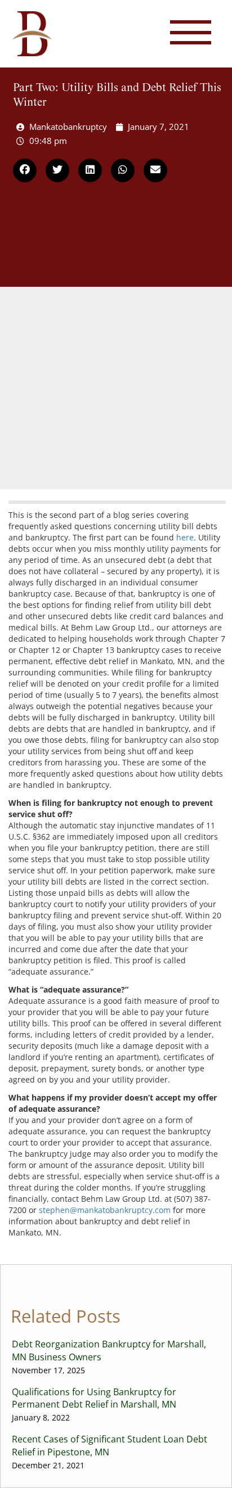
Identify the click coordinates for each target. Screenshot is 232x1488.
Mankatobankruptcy (68, 126)
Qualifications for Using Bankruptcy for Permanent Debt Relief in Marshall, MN (94, 1404)
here (185, 537)
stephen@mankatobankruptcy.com (105, 1210)
